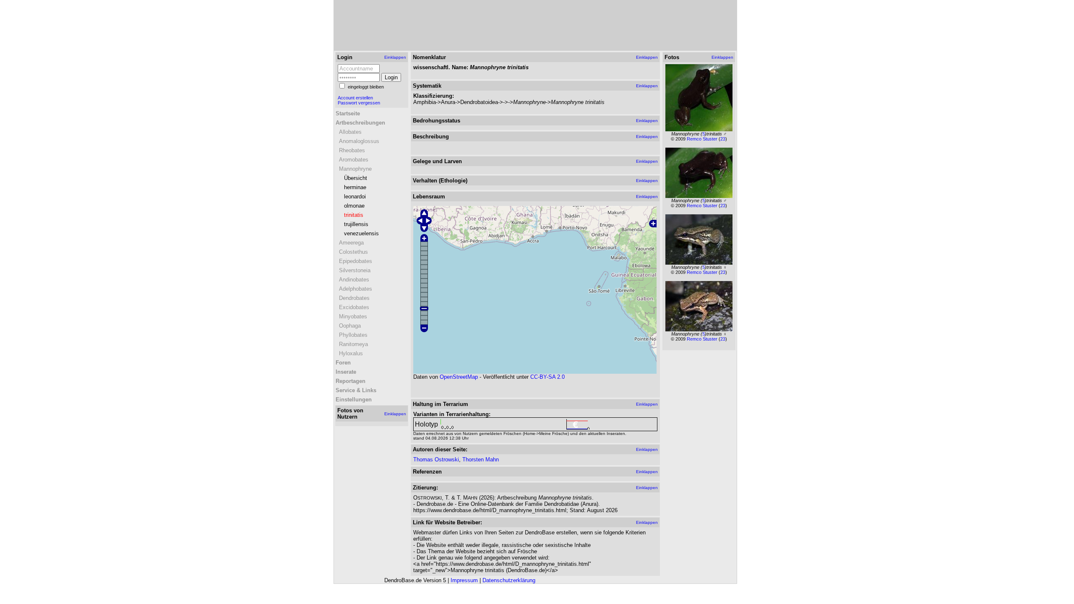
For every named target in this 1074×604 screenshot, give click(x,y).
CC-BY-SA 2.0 (547, 377)
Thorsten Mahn (480, 459)
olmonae (354, 206)
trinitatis (353, 215)
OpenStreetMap (459, 377)
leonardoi (355, 196)
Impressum (464, 580)
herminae (355, 187)
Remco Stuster (703, 138)
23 (722, 138)
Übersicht (355, 178)
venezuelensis (361, 233)
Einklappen (395, 57)
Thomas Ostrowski (436, 459)
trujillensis (356, 224)
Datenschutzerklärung (508, 580)
